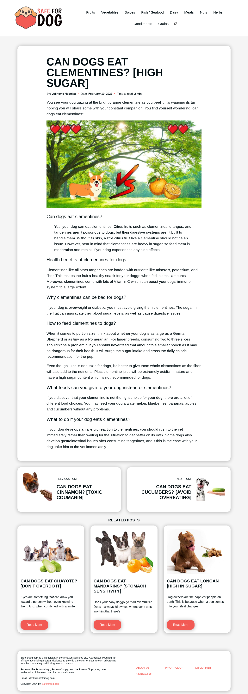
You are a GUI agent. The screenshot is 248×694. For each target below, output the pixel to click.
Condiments (142, 24)
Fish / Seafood (152, 12)
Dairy (174, 12)
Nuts (203, 12)
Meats (189, 12)
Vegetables (109, 12)
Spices (130, 12)
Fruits (90, 12)
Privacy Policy (172, 667)
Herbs (218, 12)
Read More (34, 624)
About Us (142, 667)
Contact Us (144, 674)
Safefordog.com (50, 683)
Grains (163, 24)
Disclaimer (203, 667)
